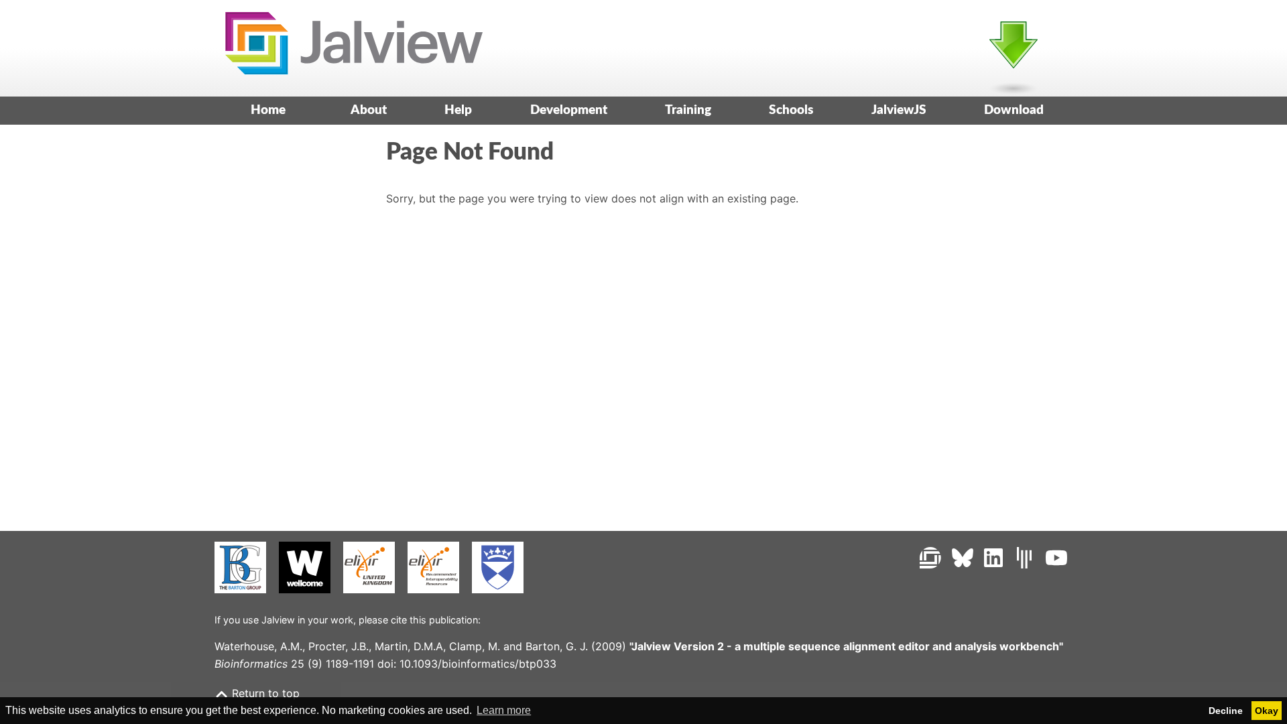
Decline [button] (1226, 710)
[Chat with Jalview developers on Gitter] (1024, 558)
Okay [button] (1266, 710)
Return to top (264, 693)
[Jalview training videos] (1056, 558)
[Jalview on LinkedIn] (993, 558)
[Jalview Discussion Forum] (930, 558)
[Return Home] (348, 48)
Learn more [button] (504, 710)
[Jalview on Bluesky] (962, 558)
